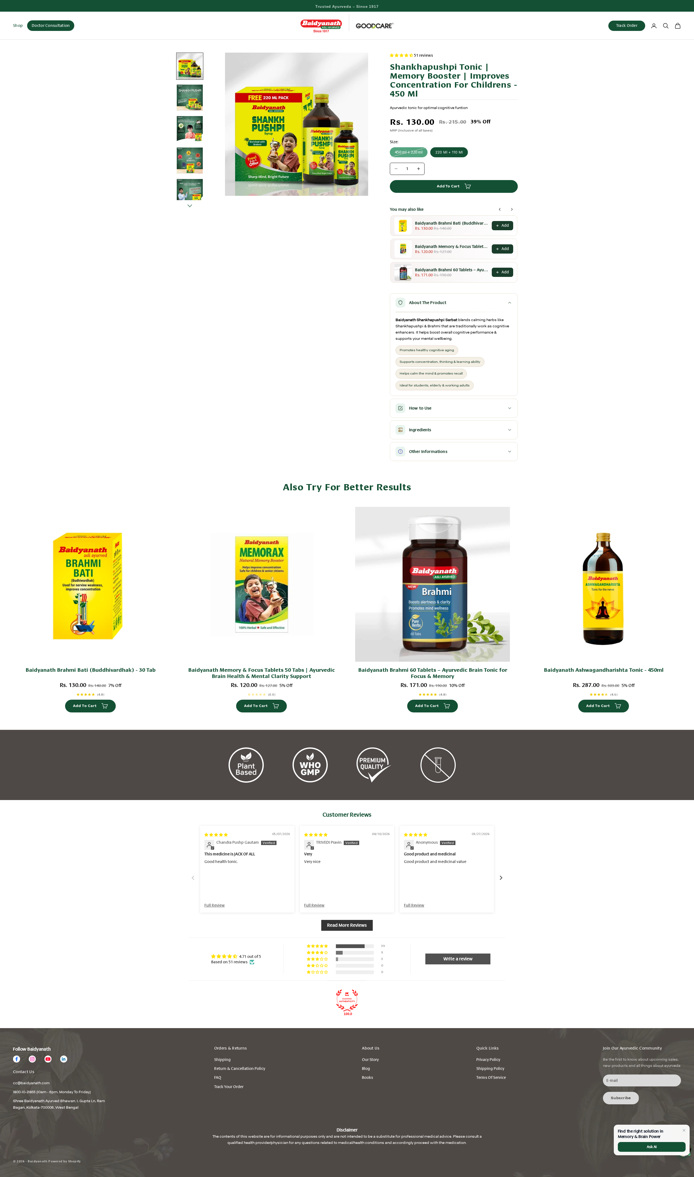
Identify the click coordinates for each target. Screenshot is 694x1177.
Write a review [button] (458, 959)
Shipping (222, 1060)
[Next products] (512, 209)
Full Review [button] (214, 905)
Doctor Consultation (51, 26)
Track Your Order (228, 1087)
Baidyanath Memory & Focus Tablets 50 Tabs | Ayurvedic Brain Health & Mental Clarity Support (452, 246)
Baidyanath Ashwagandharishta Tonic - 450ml (604, 670)
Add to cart (448, 186)
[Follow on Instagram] (32, 1059)
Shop (18, 25)
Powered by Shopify (64, 1161)
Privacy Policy (488, 1060)
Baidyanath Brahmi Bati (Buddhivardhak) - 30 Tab (452, 223)
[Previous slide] (193, 878)
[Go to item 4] (189, 160)
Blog (366, 1069)
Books (367, 1078)
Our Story (370, 1060)
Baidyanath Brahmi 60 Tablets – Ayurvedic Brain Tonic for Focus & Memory (452, 270)
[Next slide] (501, 878)
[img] (216, 835)
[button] (402, 55)
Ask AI (651, 1147)
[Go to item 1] (189, 66)
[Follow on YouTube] (48, 1059)
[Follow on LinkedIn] (63, 1059)
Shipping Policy (490, 1069)
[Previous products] (500, 209)
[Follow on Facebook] (16, 1059)
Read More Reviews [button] (347, 925)
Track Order (626, 26)
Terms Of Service (491, 1078)
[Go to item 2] (189, 97)
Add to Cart (85, 706)
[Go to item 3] (189, 129)
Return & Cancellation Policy (239, 1069)
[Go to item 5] (189, 192)
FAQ (217, 1078)
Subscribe (621, 1098)
